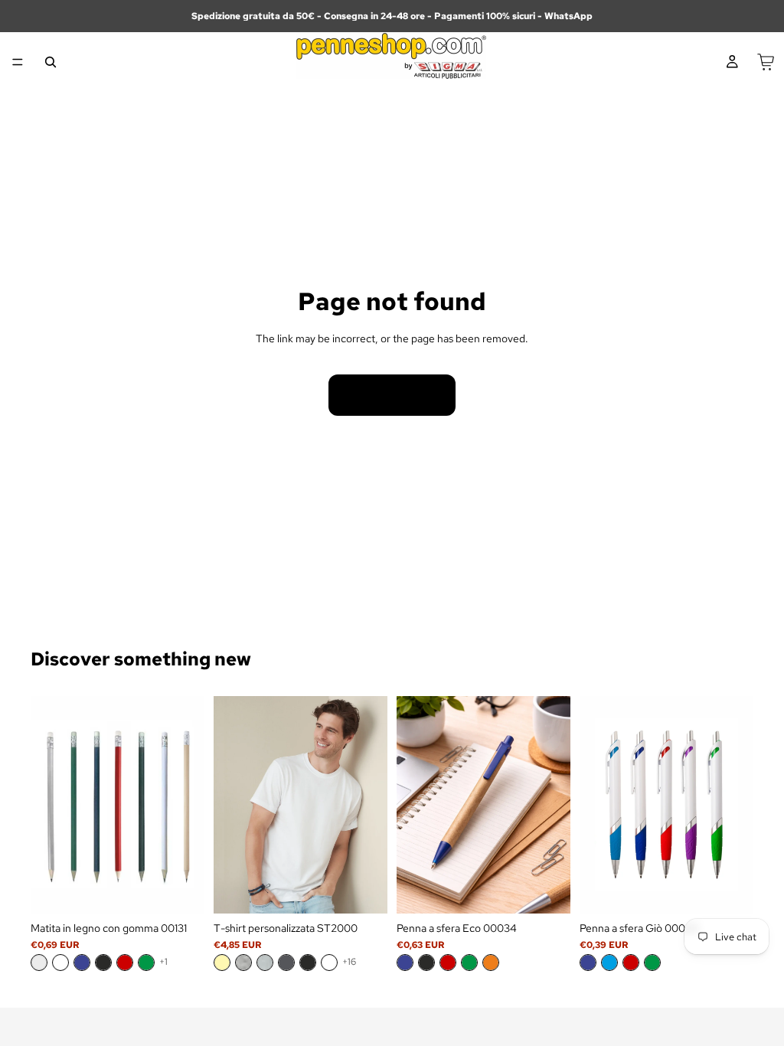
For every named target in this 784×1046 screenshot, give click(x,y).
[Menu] (17, 62)
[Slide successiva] (187, 805)
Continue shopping (392, 395)
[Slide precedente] (47, 805)
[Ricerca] (50, 62)
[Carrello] (765, 62)
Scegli (193, 890)
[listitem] (39, 962)
